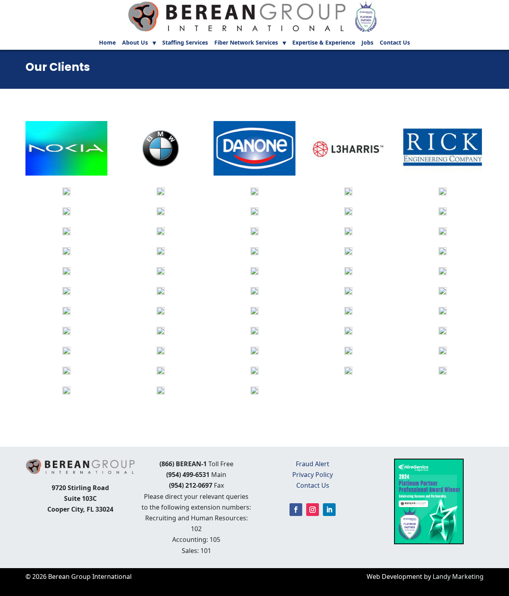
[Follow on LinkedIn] (329, 509)
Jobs (367, 43)
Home (107, 43)
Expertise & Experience (323, 43)
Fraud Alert (312, 463)
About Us (135, 43)
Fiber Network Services (246, 43)
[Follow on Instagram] (312, 509)
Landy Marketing (458, 576)
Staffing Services (185, 43)
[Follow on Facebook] (295, 509)
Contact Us (395, 43)
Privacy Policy (312, 474)
